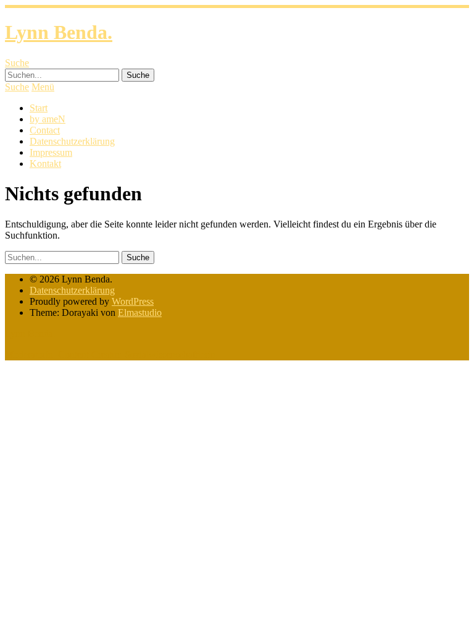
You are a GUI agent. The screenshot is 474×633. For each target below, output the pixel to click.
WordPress (133, 301)
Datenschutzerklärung (72, 141)
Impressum (51, 152)
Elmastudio (140, 312)
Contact (45, 130)
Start (39, 108)
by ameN (47, 119)
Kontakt (45, 163)
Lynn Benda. (58, 32)
